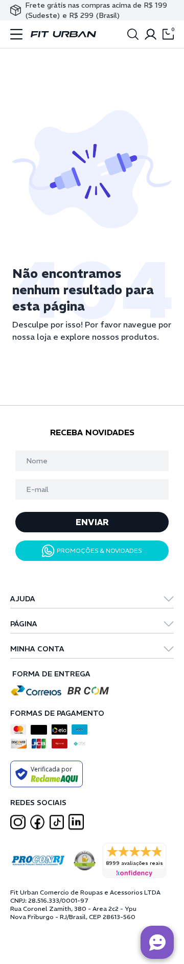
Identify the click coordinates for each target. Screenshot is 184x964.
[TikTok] (56, 822)
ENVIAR (92, 522)
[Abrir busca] (133, 34)
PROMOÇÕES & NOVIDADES (99, 550)
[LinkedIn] (76, 822)
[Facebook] (37, 822)
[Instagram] (18, 822)
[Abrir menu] (16, 34)
